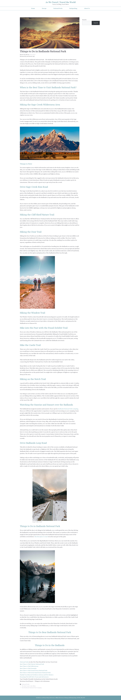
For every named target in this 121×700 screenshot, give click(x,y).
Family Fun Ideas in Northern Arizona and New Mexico (36, 675)
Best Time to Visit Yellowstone (29, 666)
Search (84, 20)
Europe (44, 8)
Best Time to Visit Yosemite (28, 668)
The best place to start (41, 537)
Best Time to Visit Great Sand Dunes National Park (35, 672)
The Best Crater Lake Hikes (29, 686)
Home (33, 8)
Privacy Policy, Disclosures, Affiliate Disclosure (53, 697)
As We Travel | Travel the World (61, 2)
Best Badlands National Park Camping (31, 687)
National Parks (57, 8)
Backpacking (73, 8)
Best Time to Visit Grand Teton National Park (33, 670)
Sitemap (66, 697)
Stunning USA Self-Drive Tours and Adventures (34, 677)
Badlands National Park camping (68, 409)
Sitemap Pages (73, 697)
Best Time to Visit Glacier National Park (32, 664)
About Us (87, 8)
